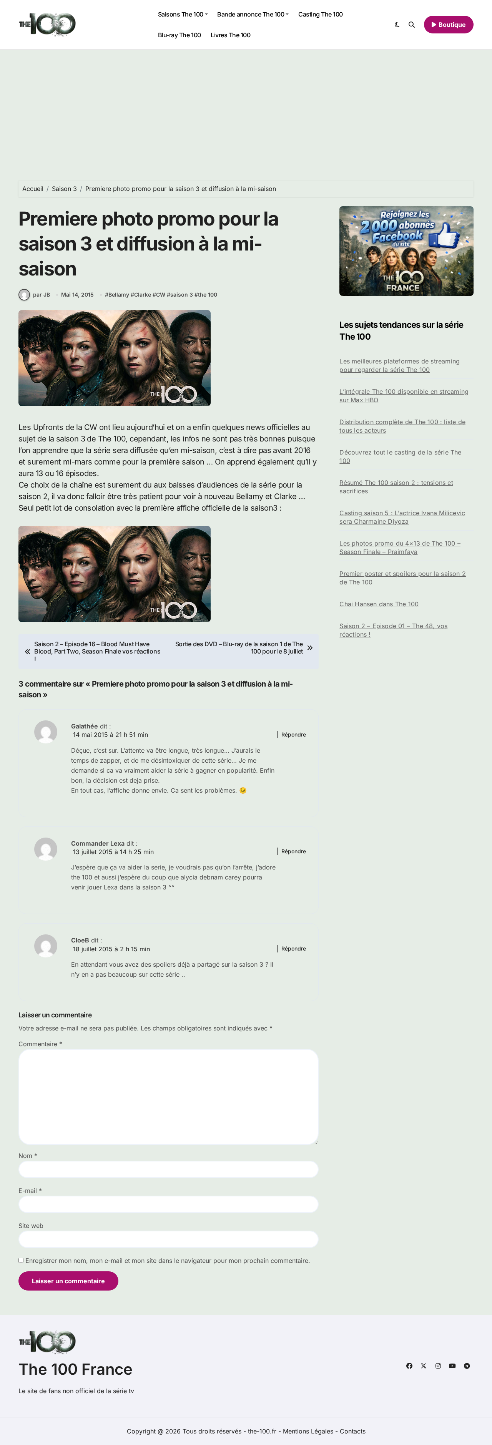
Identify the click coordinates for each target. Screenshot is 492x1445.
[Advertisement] (246, 107)
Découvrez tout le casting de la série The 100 (400, 456)
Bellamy (118, 294)
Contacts (353, 1431)
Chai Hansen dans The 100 (379, 604)
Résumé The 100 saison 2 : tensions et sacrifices (396, 487)
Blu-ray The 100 (179, 35)
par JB (41, 294)
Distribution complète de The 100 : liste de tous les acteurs (402, 426)
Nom (27, 1156)
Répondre (293, 734)
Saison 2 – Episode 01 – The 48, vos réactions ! (393, 630)
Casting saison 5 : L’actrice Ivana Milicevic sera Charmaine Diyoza (402, 517)
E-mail (30, 1190)
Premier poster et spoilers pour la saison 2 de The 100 (402, 578)
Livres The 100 (230, 35)
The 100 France (75, 1369)
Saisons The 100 (180, 14)
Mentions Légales (309, 1431)
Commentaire (40, 1044)
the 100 (207, 294)
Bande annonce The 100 (250, 14)
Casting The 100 (320, 14)
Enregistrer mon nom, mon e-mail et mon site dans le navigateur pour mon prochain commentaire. (167, 1260)
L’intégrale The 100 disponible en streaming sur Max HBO (404, 396)
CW (160, 294)
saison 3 (181, 294)
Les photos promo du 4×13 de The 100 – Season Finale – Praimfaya (399, 547)
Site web (30, 1225)
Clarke (142, 294)
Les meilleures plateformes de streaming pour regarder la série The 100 (399, 365)
